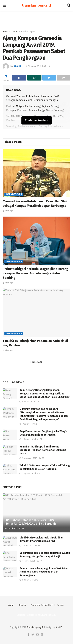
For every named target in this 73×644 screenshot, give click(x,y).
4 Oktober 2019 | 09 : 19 (38, 66)
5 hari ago (8, 350)
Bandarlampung (28, 31)
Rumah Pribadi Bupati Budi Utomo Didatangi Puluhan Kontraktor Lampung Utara (42, 450)
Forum (60, 605)
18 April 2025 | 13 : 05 (30, 402)
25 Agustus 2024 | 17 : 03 (31, 473)
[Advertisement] (36, 18)
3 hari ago (8, 211)
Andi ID (59, 627)
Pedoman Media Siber (41, 605)
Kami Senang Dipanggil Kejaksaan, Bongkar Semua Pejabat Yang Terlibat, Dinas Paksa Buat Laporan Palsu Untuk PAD (44, 394)
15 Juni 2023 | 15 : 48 (29, 580)
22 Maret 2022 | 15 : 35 (30, 546)
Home (5, 31)
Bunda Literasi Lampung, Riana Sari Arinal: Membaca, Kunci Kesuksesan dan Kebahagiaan (44, 572)
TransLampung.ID (35, 627)
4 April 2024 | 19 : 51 (29, 424)
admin (17, 66)
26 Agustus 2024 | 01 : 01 (31, 439)
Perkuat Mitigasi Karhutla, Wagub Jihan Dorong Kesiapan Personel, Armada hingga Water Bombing (35, 273)
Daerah (14, 31)
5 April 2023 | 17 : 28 (15, 528)
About (11, 605)
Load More (36, 362)
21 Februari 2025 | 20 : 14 (31, 561)
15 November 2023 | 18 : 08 (32, 458)
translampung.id (36, 5)
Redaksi (22, 605)
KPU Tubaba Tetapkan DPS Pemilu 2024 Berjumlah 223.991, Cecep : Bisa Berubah (30, 522)
